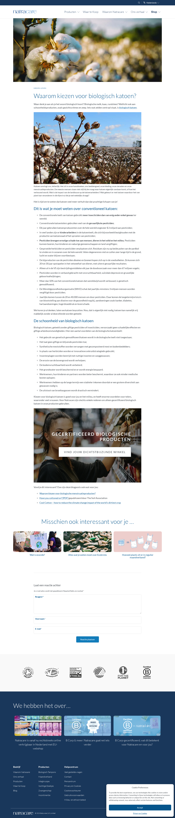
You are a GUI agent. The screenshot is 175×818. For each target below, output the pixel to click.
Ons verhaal (137, 11)
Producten (70, 11)
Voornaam (40, 619)
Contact (67, 776)
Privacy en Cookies (140, 813)
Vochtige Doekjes (46, 786)
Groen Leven (40, 88)
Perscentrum (70, 781)
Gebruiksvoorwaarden (74, 795)
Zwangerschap (44, 790)
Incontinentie (44, 795)
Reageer (39, 596)
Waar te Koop (90, 11)
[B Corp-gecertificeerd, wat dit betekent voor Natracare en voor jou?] (137, 726)
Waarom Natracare (113, 11)
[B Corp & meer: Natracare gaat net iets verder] (87, 726)
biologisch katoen (128, 107)
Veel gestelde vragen (73, 772)
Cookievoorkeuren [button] (72, 790)
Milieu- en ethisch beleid (75, 800)
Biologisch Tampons (47, 772)
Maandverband (45, 776)
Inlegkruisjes (44, 781)
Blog (15, 790)
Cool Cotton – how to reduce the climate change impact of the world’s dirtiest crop (80, 502)
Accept (140, 807)
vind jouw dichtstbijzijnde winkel (95, 452)
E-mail (38, 629)
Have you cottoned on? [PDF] (53, 498)
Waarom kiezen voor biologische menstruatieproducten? (67, 493)
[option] (38, 734)
